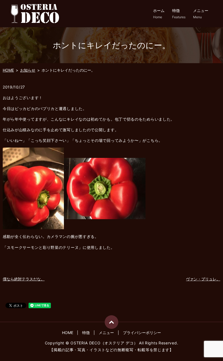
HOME (8, 70)
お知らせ (27, 70)
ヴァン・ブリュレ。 (203, 279)
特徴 (178, 13)
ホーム (159, 13)
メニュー (200, 13)
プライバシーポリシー (142, 332)
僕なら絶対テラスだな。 (24, 279)
